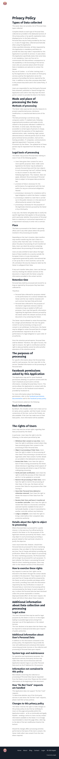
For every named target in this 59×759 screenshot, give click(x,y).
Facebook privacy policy (38, 398)
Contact (36, 750)
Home (19, 750)
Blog (30, 750)
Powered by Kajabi (51, 755)
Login (43, 750)
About (25, 750)
